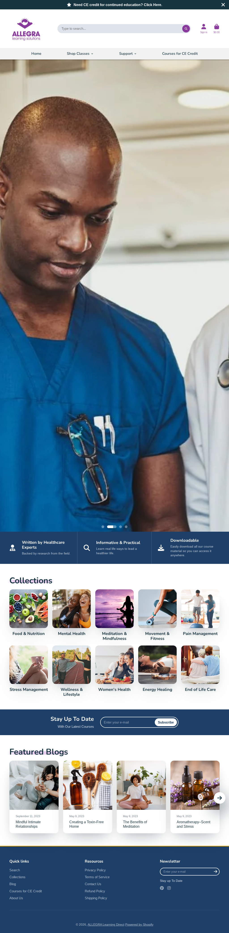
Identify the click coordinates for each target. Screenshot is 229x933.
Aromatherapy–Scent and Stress (195, 797)
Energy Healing (157, 668)
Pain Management (200, 612)
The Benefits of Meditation (141, 797)
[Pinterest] (162, 888)
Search (14, 870)
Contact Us (93, 884)
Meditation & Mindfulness (114, 615)
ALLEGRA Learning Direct (106, 924)
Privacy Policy (95, 870)
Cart (217, 29)
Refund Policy (95, 891)
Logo (25, 28)
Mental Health (71, 612)
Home (36, 53)
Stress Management (28, 668)
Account (203, 29)
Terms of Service (97, 877)
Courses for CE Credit (180, 53)
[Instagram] (169, 888)
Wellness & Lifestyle (71, 671)
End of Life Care (200, 668)
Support (126, 53)
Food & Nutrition (28, 612)
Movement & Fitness (157, 615)
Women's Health (114, 668)
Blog (12, 884)
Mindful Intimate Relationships (34, 797)
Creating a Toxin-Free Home (87, 797)
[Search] (186, 28)
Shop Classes (78, 53)
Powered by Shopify (139, 924)
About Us (16, 898)
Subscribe (166, 722)
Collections (17, 877)
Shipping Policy (96, 898)
